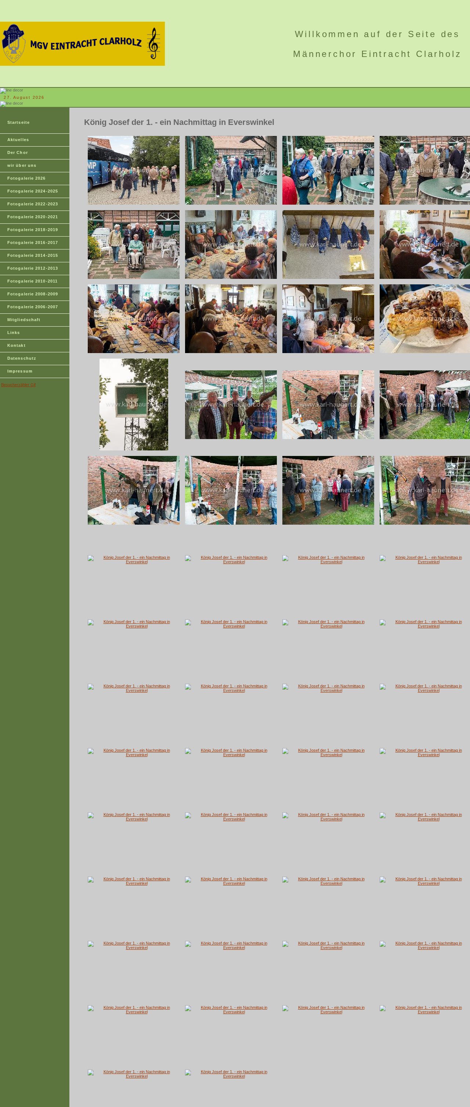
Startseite (18, 122)
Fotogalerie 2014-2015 (32, 255)
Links (13, 332)
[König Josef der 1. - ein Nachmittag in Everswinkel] (134, 203)
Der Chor (17, 152)
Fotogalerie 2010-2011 (32, 281)
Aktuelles (18, 139)
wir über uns (21, 165)
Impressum (20, 371)
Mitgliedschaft (23, 319)
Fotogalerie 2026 (26, 178)
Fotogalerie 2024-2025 (32, 191)
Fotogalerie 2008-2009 (32, 294)
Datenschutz (21, 358)
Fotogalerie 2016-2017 (32, 242)
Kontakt (16, 345)
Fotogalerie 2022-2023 (32, 204)
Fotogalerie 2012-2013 (32, 268)
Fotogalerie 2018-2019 (32, 229)
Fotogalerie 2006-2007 (32, 307)
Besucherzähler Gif (18, 384)
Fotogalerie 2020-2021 (32, 217)
